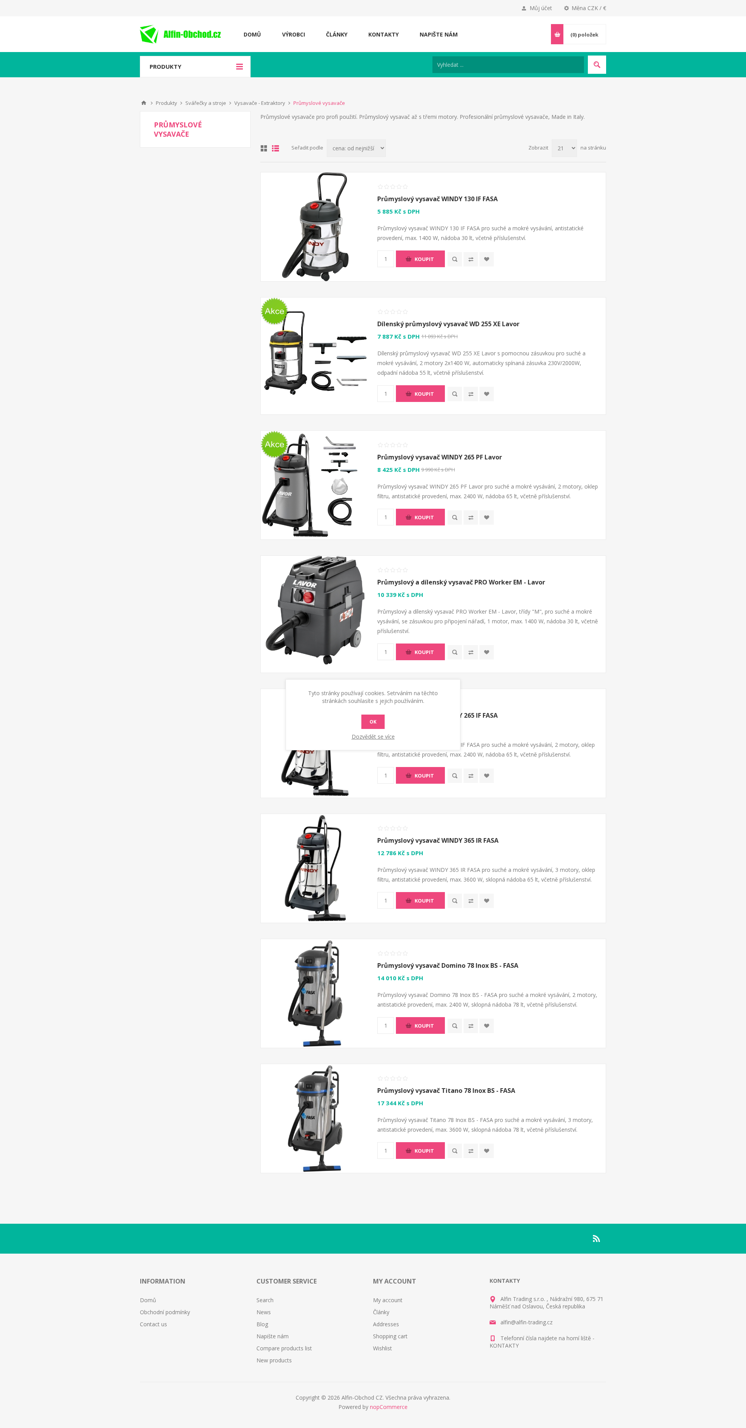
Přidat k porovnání (471, 259)
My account (388, 1300)
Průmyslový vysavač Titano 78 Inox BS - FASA (446, 1090)
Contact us (153, 1324)
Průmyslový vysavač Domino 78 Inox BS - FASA (447, 965)
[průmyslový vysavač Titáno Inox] (315, 1118)
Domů (144, 103)
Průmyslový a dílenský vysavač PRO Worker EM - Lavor (461, 582)
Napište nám (272, 1336)
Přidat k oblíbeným (486, 259)
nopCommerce (389, 1407)
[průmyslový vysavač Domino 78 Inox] (315, 993)
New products (274, 1360)
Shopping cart (390, 1336)
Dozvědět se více (373, 736)
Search (265, 1300)
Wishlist (382, 1348)
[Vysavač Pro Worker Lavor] (315, 610)
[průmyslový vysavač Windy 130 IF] (315, 226)
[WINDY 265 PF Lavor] (315, 485)
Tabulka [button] (263, 148)
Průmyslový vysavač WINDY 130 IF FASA (437, 199)
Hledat (597, 65)
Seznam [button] (275, 148)
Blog (262, 1324)
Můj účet (541, 8)
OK (373, 721)
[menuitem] (198, 1300)
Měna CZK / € (589, 8)
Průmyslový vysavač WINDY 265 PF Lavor (439, 457)
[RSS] (597, 1238)
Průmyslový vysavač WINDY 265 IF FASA (437, 715)
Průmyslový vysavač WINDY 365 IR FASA (437, 840)
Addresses (386, 1324)
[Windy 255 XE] (315, 351)
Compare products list (284, 1348)
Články (381, 1312)
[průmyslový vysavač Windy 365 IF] (315, 868)
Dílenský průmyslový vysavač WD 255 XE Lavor (448, 324)
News (263, 1312)
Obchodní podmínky (165, 1312)
